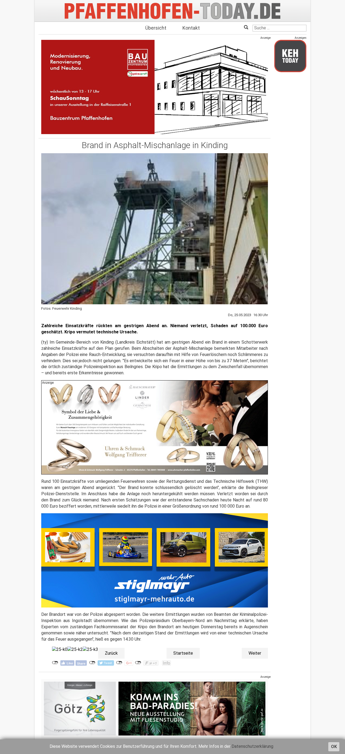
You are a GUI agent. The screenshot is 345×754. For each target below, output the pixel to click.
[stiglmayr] (154, 560)
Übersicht (155, 28)
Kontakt (191, 28)
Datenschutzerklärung (252, 746)
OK (334, 746)
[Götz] (154, 708)
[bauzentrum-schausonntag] (154, 87)
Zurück (111, 653)
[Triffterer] (154, 427)
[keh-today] (290, 56)
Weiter (255, 653)
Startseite (183, 653)
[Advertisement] (290, 157)
